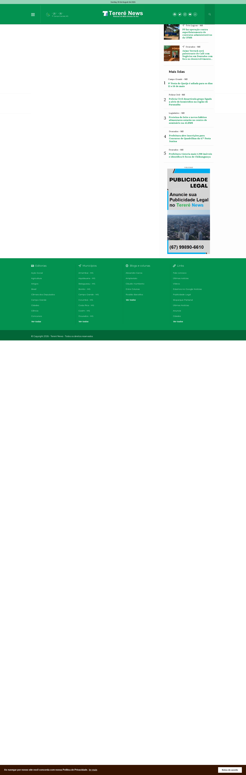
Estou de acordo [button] (230, 770)
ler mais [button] (93, 770)
